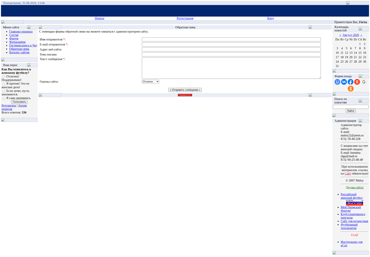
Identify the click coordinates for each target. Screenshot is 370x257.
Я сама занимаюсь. (18, 98)
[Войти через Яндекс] (357, 82)
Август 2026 (351, 35)
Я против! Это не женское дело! (15, 85)
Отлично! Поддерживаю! (11, 78)
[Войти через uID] (337, 82)
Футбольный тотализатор (349, 226)
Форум (13, 38)
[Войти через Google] (364, 82)
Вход (270, 18)
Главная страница (21, 31)
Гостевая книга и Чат (23, 45)
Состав (13, 35)
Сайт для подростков (354, 221)
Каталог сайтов (19, 52)
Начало (99, 18)
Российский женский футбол (351, 196)
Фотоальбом (17, 42)
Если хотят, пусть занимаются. (15, 92)
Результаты (9, 105)
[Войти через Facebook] (350, 82)
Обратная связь (19, 48)
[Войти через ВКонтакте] (344, 82)
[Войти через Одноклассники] (351, 89)
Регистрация (185, 18)
